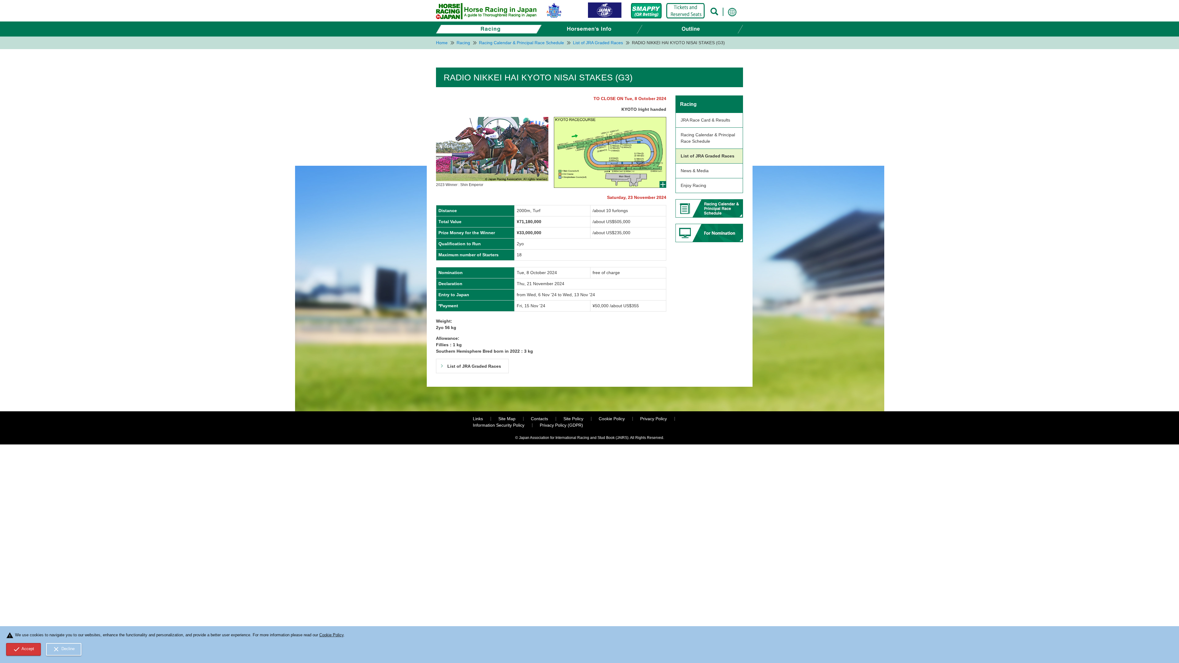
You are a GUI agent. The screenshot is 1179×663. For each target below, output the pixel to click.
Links (478, 418)
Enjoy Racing (693, 185)
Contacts (539, 418)
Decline (64, 649)
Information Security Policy (498, 425)
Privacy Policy (653, 418)
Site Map (507, 418)
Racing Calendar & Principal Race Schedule (708, 138)
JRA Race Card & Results (705, 120)
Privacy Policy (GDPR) (561, 425)
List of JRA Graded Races (707, 155)
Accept (23, 649)
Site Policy (573, 418)
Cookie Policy (612, 418)
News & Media (695, 170)
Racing (688, 104)
